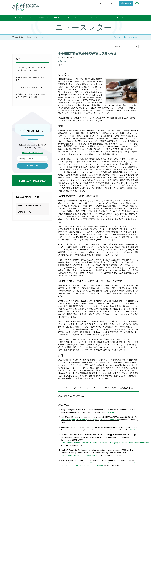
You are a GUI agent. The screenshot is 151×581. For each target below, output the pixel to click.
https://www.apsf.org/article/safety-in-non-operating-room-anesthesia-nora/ (90, 420)
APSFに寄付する (24, 212)
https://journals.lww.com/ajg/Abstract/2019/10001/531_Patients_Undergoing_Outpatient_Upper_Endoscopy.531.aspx (105, 443)
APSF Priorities (58, 18)
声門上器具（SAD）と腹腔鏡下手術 (29, 87)
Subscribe (103, 4)
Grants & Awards (96, 18)
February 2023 (31, 37)
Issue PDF (45, 37)
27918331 (131, 430)
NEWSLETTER (44, 18)
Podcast (136, 4)
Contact (113, 4)
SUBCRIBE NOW (31, 166)
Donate (127, 3)
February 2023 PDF (32, 180)
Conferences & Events (115, 18)
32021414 (110, 412)
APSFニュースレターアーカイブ (30, 205)
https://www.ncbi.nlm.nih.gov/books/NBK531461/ (79, 455)
